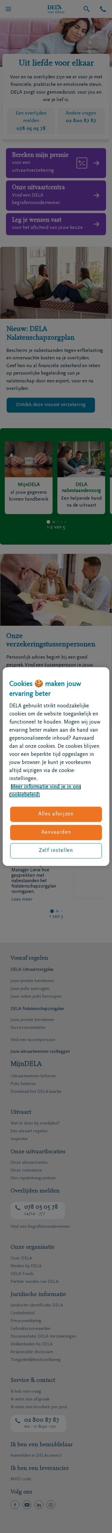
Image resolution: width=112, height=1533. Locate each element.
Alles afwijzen (56, 814)
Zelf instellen (56, 850)
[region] (56, 766)
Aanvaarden (56, 832)
